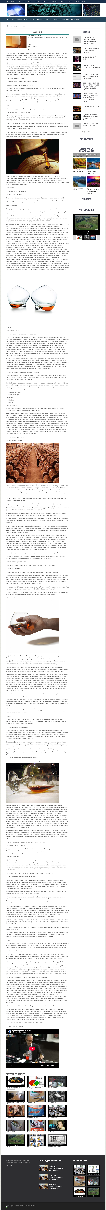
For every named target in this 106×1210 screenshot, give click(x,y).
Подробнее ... (86, 132)
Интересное (62, 1)
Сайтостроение (36, 19)
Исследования (76, 19)
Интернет (70, 1)
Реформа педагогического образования (56, 1168)
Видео (29, 1)
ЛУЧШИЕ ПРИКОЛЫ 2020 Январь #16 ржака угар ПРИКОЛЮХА (90, 76)
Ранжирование (22, 19)
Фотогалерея (22, 1)
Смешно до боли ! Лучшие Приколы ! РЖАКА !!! (91, 67)
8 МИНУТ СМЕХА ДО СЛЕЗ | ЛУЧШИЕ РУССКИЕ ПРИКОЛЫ (91, 50)
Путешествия (45, 1)
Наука (56, 19)
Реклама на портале (81, 1)
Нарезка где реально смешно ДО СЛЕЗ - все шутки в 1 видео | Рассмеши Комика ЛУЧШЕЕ (90, 98)
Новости (13, 1)
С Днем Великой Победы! (91, 106)
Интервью (36, 1)
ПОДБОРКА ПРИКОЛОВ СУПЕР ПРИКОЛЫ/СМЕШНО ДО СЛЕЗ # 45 (91, 117)
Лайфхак (47, 19)
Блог (12, 19)
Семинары (65, 19)
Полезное (54, 1)
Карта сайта (9, 1165)
